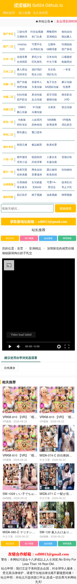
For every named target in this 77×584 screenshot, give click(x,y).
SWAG (22, 107)
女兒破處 (37, 182)
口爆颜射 (67, 56)
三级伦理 (22, 31)
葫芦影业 (22, 99)
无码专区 (22, 74)
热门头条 (37, 36)
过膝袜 (52, 44)
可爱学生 (37, 44)
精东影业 (67, 94)
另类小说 (22, 162)
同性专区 (22, 124)
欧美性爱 (52, 144)
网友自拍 (37, 169)
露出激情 (52, 169)
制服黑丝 (67, 61)
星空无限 (52, 94)
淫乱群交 (67, 124)
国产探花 (67, 49)
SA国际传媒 (52, 86)
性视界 (67, 86)
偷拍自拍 (67, 31)
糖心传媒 (22, 112)
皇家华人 (37, 82)
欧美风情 (52, 174)
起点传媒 (37, 99)
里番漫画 (37, 174)
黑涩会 (52, 187)
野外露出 (22, 132)
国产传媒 (22, 82)
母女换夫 (22, 187)
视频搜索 (65, 208)
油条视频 (52, 194)
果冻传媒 (37, 94)
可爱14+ (51, 182)
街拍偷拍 (67, 169)
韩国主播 (22, 144)
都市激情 (22, 157)
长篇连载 (52, 162)
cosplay (22, 44)
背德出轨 (67, 157)
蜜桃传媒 (52, 99)
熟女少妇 (37, 74)
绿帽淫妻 (52, 49)
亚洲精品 (52, 36)
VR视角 (66, 119)
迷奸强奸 (37, 69)
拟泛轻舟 (22, 194)
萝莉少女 (37, 56)
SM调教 (51, 119)
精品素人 (67, 36)
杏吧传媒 (22, 86)
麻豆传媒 (67, 82)
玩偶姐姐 (67, 44)
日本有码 (52, 56)
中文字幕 (52, 61)
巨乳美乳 (37, 61)
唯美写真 (22, 169)
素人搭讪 (22, 69)
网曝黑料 (52, 31)
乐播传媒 (37, 112)
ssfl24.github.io (47, 5)
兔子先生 (52, 82)
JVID (67, 99)
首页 (20, 248)
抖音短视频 (36, 31)
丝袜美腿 (22, 174)
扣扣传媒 (22, 94)
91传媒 (37, 107)
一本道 (67, 69)
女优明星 (22, 61)
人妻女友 (52, 157)
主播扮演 (22, 36)
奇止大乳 (67, 187)
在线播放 (9, 368)
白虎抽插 (22, 182)
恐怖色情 (37, 124)
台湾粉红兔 (36, 49)
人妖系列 (37, 119)
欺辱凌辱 (52, 124)
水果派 (52, 107)
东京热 (52, 69)
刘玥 (22, 49)
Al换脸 (22, 119)
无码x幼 (36, 187)
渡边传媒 (67, 107)
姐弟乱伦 (67, 182)
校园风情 (37, 157)
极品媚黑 (37, 144)
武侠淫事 (37, 162)
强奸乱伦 (52, 74)
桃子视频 (37, 194)
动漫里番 (22, 56)
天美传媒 (37, 86)
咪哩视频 (67, 194)
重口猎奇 (37, 132)
